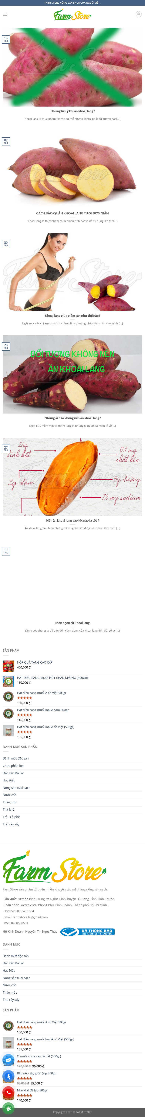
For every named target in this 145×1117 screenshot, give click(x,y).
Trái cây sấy (11, 824)
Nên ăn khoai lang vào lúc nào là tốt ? (72, 520)
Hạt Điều (9, 780)
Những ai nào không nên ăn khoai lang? (73, 418)
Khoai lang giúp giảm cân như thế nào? (72, 316)
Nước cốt (9, 795)
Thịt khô (8, 809)
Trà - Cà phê (11, 817)
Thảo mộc (10, 802)
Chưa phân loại (13, 766)
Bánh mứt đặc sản (16, 758)
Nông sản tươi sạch (16, 788)
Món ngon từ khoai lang (72, 623)
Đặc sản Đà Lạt (13, 773)
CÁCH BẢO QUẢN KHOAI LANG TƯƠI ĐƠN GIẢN (72, 213)
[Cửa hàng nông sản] (86, 931)
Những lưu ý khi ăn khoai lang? (72, 111)
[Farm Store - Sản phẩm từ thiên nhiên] (72, 14)
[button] (5, 14)
